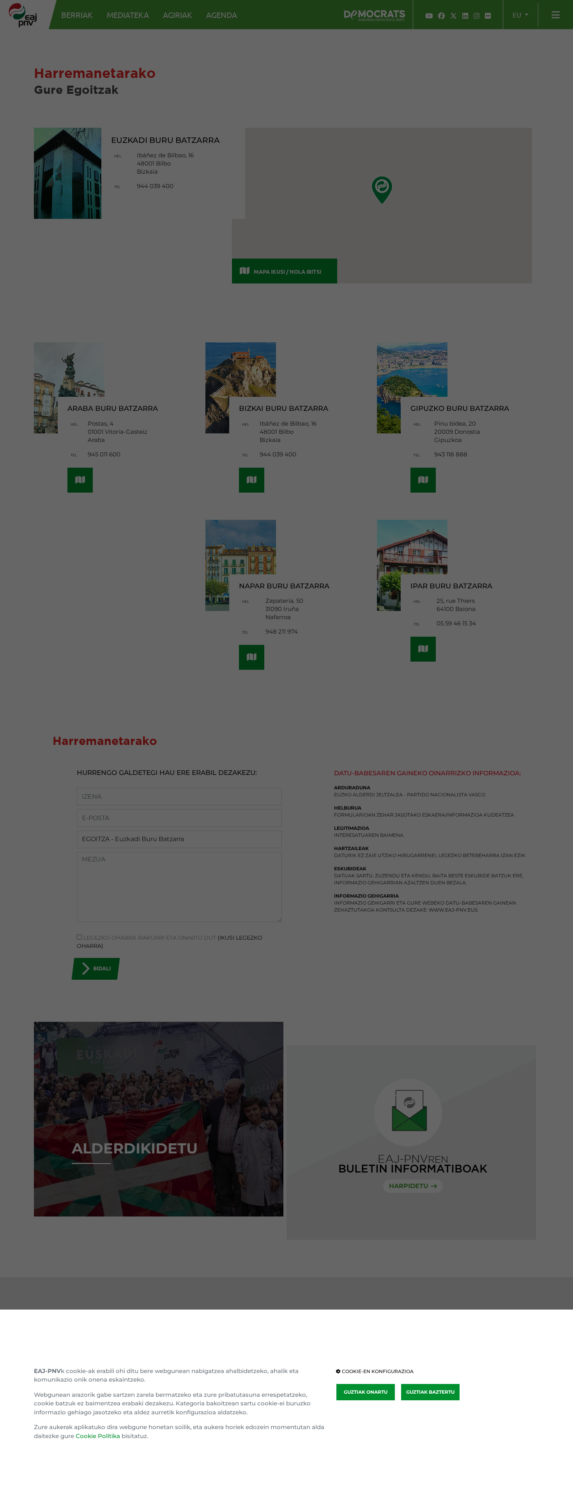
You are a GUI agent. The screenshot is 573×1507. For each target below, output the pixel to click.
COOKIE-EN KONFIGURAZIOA (377, 1371)
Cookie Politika (98, 1436)
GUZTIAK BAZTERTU (430, 1392)
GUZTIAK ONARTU (365, 1392)
